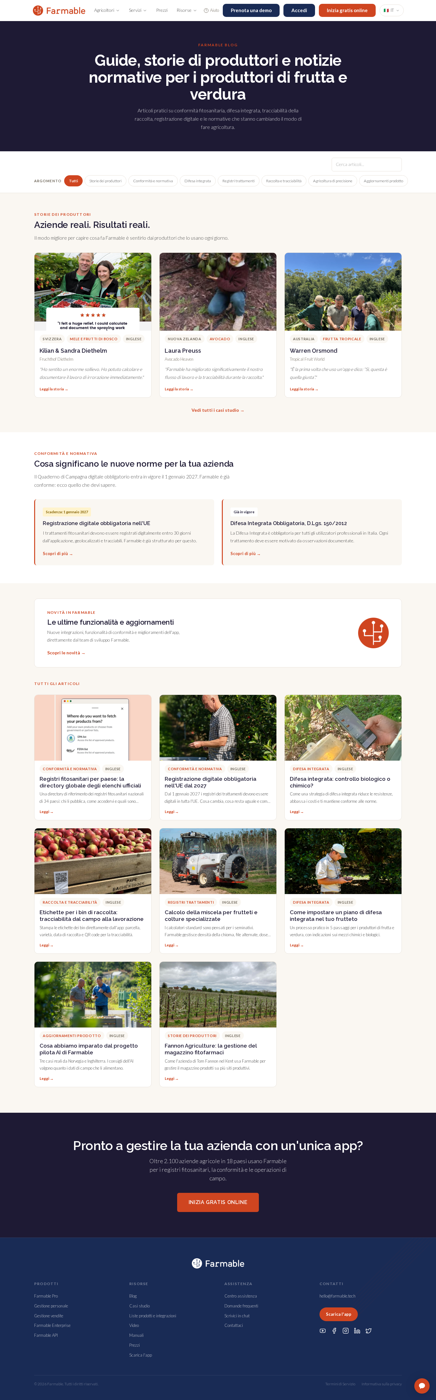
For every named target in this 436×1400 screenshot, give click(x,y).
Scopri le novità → (66, 652)
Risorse (184, 10)
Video (134, 1325)
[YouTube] (322, 1331)
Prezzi (162, 10)
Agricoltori (104, 10)
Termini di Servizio (340, 1383)
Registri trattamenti (238, 180)
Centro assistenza (240, 1295)
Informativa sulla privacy (382, 1383)
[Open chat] (422, 1386)
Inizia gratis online (347, 10)
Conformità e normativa (153, 180)
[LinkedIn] (357, 1331)
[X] (368, 1331)
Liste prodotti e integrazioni (152, 1315)
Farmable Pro (46, 1295)
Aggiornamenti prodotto (383, 180)
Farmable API (46, 1335)
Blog (133, 1295)
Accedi (299, 10)
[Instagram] (345, 1331)
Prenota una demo (251, 10)
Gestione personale (51, 1305)
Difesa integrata (197, 180)
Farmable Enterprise (52, 1325)
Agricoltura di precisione (332, 180)
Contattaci (233, 1325)
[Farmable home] (59, 10)
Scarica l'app (140, 1355)
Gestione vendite (48, 1315)
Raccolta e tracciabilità (284, 180)
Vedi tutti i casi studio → (218, 410)
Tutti (73, 180)
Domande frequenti (241, 1305)
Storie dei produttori (105, 180)
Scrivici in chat (237, 1315)
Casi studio (139, 1305)
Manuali (136, 1335)
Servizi (135, 10)
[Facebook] (334, 1331)
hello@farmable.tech (337, 1295)
